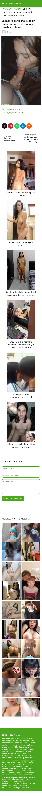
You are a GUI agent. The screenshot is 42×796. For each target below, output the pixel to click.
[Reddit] (29, 126)
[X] (4, 126)
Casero (17, 8)
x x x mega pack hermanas (16, 770)
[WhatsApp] (16, 126)
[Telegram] (23, 126)
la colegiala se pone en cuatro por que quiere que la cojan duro (18, 749)
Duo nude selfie (8, 738)
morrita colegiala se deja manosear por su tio (16, 780)
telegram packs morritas (22, 766)
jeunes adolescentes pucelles (16, 777)
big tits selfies (13, 747)
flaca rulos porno (14, 753)
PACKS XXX (7, 8)
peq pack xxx (13, 758)
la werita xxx (24, 747)
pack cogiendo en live (16, 764)
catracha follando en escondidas (17, 771)
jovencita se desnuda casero (13, 785)
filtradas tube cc (8, 783)
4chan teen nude (21, 738)
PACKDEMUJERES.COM (13, 3)
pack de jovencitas (23, 741)
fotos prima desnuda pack (25, 783)
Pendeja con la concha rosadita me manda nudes (18, 759)
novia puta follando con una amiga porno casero (17, 786)
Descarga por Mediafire (13, 112)
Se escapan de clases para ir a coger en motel (9, 138)
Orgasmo (10, 32)
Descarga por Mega (11, 109)
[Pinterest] (10, 126)
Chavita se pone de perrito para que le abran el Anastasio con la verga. (31, 138)
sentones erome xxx (20, 745)
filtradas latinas (18, 779)
